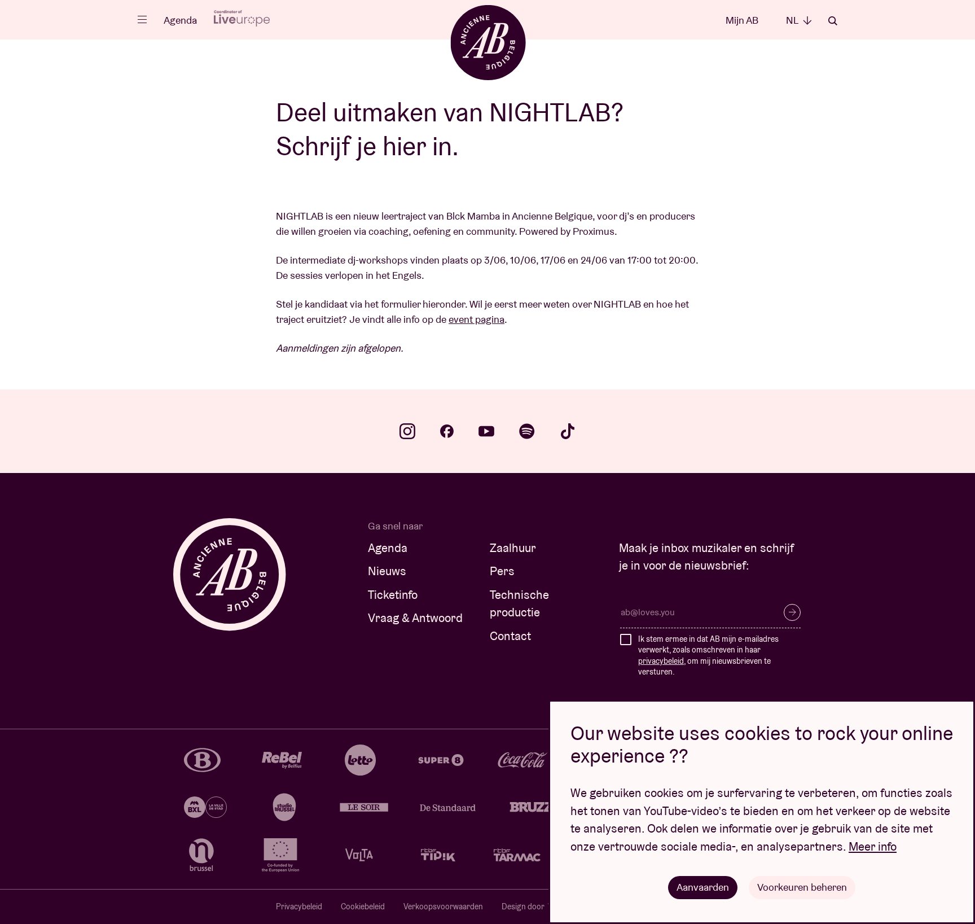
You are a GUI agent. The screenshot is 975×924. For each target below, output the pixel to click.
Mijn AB (742, 20)
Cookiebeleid (363, 906)
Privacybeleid (299, 906)
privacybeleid (661, 661)
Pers (502, 571)
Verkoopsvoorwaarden (443, 906)
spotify (527, 431)
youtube (486, 431)
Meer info (873, 846)
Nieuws (387, 571)
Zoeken (832, 20)
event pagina (476, 319)
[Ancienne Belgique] (488, 42)
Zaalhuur (513, 547)
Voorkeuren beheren (802, 887)
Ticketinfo (393, 594)
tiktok (568, 431)
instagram (407, 431)
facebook (447, 431)
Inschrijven (792, 612)
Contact (510, 635)
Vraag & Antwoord (415, 617)
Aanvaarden (703, 887)
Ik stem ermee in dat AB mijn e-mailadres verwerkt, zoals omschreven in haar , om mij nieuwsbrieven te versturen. (708, 655)
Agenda (180, 20)
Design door (524, 906)
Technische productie (519, 603)
